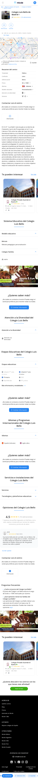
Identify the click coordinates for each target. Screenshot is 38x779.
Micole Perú (5, 744)
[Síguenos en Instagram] (22, 762)
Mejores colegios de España (10, 725)
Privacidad (19, 767)
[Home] (2, 6)
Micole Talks (5, 716)
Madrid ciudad (7, 8)
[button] (19, 234)
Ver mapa (6, 35)
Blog (3, 707)
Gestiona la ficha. (12, 64)
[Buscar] (34, 2)
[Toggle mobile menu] (3, 3)
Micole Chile (5, 741)
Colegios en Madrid (26, 6)
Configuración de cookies (31, 767)
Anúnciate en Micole (7, 713)
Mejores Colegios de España (12, 6)
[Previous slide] (1, 538)
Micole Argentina (6, 737)
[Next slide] (36, 538)
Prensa (4, 710)
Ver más (33, 174)
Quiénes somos (6, 704)
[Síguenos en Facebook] (19, 762)
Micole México (6, 734)
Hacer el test (19, 689)
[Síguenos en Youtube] (26, 762)
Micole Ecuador (6, 747)
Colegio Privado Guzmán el (20, 201)
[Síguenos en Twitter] (15, 762)
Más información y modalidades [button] (12, 386)
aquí (11, 607)
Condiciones (5, 771)
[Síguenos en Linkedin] (11, 762)
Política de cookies (19, 771)
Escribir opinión (6, 551)
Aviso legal (5, 767)
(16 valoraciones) (26, 17)
